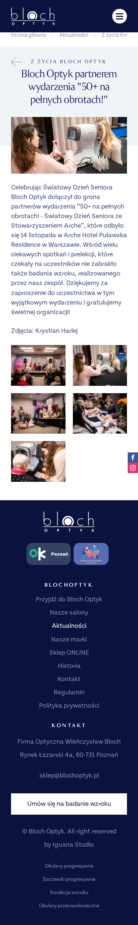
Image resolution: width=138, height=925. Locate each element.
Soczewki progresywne (69, 879)
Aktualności (73, 35)
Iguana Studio (73, 844)
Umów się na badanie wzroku (69, 804)
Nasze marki (69, 639)
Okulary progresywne (69, 866)
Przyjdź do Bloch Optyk (69, 599)
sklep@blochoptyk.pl (69, 775)
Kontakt (69, 679)
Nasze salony (69, 612)
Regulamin (69, 692)
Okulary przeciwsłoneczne (69, 906)
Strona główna (28, 35)
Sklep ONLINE (69, 653)
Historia (69, 666)
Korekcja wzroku (69, 893)
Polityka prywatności (69, 705)
